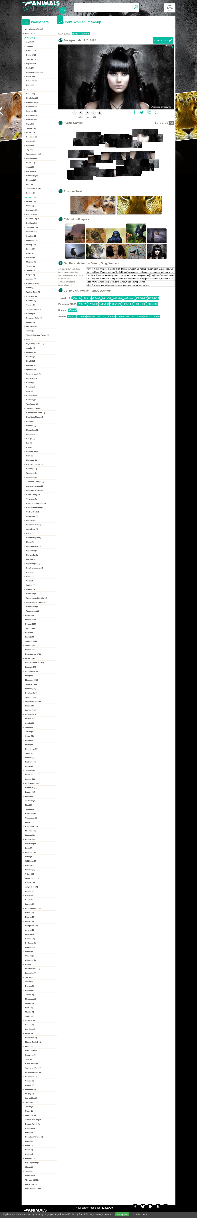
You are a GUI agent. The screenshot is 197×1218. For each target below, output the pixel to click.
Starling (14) (31, 206)
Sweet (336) (30, 645)
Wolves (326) (30, 650)
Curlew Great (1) (33, 512)
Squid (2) (29, 1102)
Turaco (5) (30, 331)
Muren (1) (29, 1145)
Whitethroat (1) (32, 607)
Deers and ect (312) (33, 654)
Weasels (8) (29, 956)
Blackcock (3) (31, 378)
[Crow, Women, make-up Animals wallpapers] (157, 258)
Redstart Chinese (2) (34, 464)
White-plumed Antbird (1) (36, 598)
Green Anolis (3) (31, 1064)
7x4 (171, 123)
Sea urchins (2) (31, 1098)
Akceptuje (122, 1214)
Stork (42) (30, 124)
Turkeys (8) (30, 270)
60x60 (157, 316)
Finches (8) (30, 257)
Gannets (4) (31, 352)
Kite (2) (29, 443)
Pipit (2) (29, 456)
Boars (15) (29, 900)
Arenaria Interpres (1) (34, 486)
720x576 (86, 298)
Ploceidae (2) (31, 460)
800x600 (96, 298)
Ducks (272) (31, 55)
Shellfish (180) (31, 684)
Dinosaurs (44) (31, 788)
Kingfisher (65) (32, 98)
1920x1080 (140, 304)
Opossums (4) (31, 1038)
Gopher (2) (29, 1085)
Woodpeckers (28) (33, 154)
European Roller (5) (34, 318)
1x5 (156, 123)
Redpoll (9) (30, 249)
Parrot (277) (31, 51)
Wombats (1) (30, 1176)
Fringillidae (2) (32, 434)
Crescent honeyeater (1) (36, 503)
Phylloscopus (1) (33, 564)
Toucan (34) (31, 128)
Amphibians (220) (32, 671)
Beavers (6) (29, 986)
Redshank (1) (31, 572)
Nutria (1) (29, 1150)
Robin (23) (30, 163)
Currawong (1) (32, 516)
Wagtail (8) (30, 275)
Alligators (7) (30, 960)
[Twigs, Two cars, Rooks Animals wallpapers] (136, 258)
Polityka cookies (141, 1214)
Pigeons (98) (31, 64)
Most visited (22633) (33, 1189)
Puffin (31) (30, 132)
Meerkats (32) (30, 831)
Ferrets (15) (29, 904)
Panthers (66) (30, 762)
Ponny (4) (29, 1046)
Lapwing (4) (31, 365)
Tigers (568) (30, 628)
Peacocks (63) (32, 107)
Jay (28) (29, 150)
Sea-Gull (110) (32, 59)
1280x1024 (129, 298)
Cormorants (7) (32, 283)
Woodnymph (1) (32, 611)
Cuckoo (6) (30, 305)
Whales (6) (29, 1003)
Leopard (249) (30, 667)
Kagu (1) (29, 533)
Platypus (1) (30, 1158)
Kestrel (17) (31, 193)
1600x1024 (115, 304)
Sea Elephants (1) (32, 1163)
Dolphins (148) (31, 693)
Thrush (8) (30, 266)
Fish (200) (29, 676)
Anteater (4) (30, 1020)
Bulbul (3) (30, 382)
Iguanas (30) (30, 835)
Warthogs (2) (30, 1115)
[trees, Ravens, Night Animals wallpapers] (75, 258)
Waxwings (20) (32, 176)
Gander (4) (30, 348)
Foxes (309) (30, 658)
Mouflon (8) (30, 947)
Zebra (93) (29, 727)
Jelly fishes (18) (31, 887)
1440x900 (104, 304)
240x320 (91, 316)
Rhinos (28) (30, 839)
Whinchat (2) (31, 477)
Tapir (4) (28, 1059)
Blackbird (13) (32, 210)
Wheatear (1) (31, 594)
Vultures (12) (31, 232)
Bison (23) (29, 865)
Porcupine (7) (30, 973)
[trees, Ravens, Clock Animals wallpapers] (157, 243)
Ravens (85, 33)
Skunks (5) (29, 1012)
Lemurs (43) (30, 792)
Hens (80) (30, 85)
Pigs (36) (28, 805)
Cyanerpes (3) (32, 395)
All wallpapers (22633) (34, 29)
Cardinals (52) (32, 115)
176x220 (101, 316)
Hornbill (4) (30, 361)
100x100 (148, 316)
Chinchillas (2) (31, 1076)
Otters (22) (29, 874)
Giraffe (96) (29, 723)
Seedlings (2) (31, 469)
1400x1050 (141, 298)
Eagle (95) (30, 68)
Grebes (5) (30, 322)
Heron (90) (30, 76)
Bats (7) (28, 964)
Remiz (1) (30, 576)
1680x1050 (127, 304)
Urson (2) (29, 1111)
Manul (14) (29, 921)
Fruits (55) (29, 775)
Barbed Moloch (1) (32, 1124)
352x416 (72, 316)
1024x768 (106, 298)
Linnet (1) (30, 542)
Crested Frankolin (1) (34, 507)
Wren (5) (29, 339)
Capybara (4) (30, 1029)
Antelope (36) (30, 801)
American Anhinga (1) (35, 482)
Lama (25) (29, 857)
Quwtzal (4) (31, 370)
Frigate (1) (30, 520)
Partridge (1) (31, 559)
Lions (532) (29, 637)
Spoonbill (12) (32, 227)
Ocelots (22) (30, 870)
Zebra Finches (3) (33, 408)
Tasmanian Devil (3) (33, 1068)
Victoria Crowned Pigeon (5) (37, 335)
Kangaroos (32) (31, 826)
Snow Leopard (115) (33, 701)
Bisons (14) (29, 917)
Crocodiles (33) (31, 818)
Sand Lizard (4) (31, 1051)
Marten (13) (29, 934)
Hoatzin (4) (30, 357)
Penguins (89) (32, 81)
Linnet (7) (30, 288)
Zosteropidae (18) (33, 189)
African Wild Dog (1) (33, 1120)
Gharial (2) (29, 1081)
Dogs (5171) (30, 33)
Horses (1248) (30, 624)
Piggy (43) (29, 796)
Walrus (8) (29, 951)
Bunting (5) (31, 314)
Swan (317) (30, 46)
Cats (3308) (29, 615)
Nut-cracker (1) (32, 555)
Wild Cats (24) (30, 861)
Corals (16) (29, 891)
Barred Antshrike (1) (34, 490)
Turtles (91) (29, 732)
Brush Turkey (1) (33, 495)
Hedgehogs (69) (31, 749)
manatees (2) (30, 1089)
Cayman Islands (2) (33, 1072)
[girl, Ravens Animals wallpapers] (96, 258)
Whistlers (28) (30, 844)
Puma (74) (29, 745)
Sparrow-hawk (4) (33, 374)
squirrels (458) (31, 641)
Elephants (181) (31, 680)
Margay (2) (29, 1094)
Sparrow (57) (31, 111)
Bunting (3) (31, 387)
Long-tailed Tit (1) (33, 546)
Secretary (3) (31, 400)
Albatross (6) (31, 296)
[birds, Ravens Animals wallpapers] (75, 243)
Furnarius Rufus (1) (34, 525)
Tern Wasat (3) (32, 404)
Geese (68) (30, 94)
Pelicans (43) (31, 120)
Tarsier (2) (29, 1107)
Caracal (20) (30, 882)
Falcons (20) (31, 171)
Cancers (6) (29, 990)
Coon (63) (29, 766)
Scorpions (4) (30, 1055)
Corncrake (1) (31, 499)
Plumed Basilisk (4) (33, 1042)
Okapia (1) (29, 1154)
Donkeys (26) (30, 852)
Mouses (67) (30, 757)
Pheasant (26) (31, 158)
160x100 (110, 316)
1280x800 (93, 304)
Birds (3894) (30, 38)
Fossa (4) (29, 1033)
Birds (75, 33)
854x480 (72, 310)
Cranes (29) (31, 141)
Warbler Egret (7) (33, 292)
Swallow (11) (31, 236)
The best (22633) (32, 1180)
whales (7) (29, 982)
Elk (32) (28, 822)
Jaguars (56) (30, 770)
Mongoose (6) (30, 999)
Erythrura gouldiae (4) (35, 344)
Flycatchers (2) (32, 430)
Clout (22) (30, 167)
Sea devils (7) (30, 977)
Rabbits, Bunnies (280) (34, 663)
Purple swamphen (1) (35, 568)
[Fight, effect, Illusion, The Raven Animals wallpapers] (96, 243)
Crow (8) (29, 253)
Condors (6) (31, 301)
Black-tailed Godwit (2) (35, 413)
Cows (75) (29, 740)
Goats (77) (29, 736)
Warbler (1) (30, 585)
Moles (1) (29, 1141)
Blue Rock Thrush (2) (35, 417)
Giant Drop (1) (32, 529)
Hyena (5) (29, 1007)
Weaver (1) (30, 589)
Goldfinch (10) (32, 240)
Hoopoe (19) (31, 180)
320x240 (81, 316)
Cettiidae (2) (31, 421)
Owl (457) (30, 42)
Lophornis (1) (31, 551)
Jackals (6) (29, 995)
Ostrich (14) (31, 201)
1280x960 (117, 298)
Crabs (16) (29, 895)
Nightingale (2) (32, 451)
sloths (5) (29, 1016)
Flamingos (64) (32, 102)
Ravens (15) (31, 197)
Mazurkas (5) (31, 326)
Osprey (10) (31, 245)
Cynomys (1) (30, 1128)
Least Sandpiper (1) (34, 538)
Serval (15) (29, 913)
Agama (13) (29, 930)
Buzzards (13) (32, 214)
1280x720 (82, 304)
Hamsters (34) (30, 814)
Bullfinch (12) (31, 223)
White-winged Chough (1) (36, 602)
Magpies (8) (31, 262)
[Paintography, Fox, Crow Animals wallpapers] (136, 243)
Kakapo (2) (30, 439)
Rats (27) (28, 848)
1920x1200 (152, 304)
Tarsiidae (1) (30, 1171)
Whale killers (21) (32, 878)
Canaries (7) (31, 279)
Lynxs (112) (29, 706)
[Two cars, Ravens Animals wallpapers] (116, 258)
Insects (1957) (30, 620)
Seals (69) (29, 753)
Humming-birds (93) (34, 72)
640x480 (77, 298)
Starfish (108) (30, 710)
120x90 (139, 316)
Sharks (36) (29, 809)
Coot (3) (29, 391)
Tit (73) (29, 89)
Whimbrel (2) (31, 473)
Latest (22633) (31, 1184)
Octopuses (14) (31, 926)
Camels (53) (30, 779)
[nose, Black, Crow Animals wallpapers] (116, 243)
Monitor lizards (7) (32, 969)
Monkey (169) (30, 689)
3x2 (161, 123)
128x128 (130, 316)
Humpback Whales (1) (34, 1137)
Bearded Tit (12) (32, 219)
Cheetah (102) (30, 714)
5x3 (166, 123)
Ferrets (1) (29, 1132)
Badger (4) (29, 1025)
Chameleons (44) (32, 783)
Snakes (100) (30, 719)
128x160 (120, 316)
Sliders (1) (29, 1167)
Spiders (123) (30, 697)
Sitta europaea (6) (33, 309)
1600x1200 (153, 298)
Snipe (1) (30, 581)
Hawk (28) (30, 145)
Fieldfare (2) (31, 426)
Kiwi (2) (29, 447)
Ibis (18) (29, 184)
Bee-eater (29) (32, 137)
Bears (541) (29, 632)
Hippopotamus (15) (33, 908)
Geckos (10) (30, 939)
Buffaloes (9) (30, 943)
